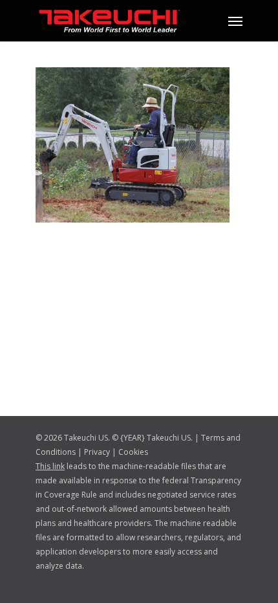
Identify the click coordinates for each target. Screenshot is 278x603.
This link (50, 466)
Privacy (97, 451)
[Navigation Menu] (235, 20)
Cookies (133, 451)
